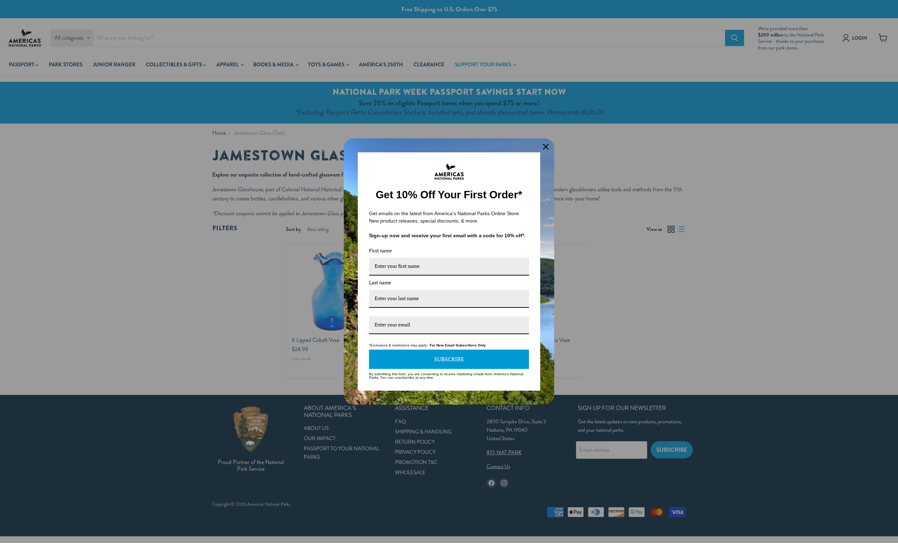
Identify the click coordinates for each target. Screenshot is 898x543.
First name (380, 250)
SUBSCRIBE (449, 359)
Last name (380, 282)
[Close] (545, 146)
